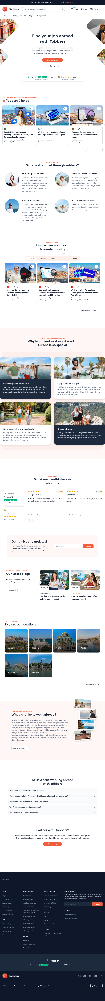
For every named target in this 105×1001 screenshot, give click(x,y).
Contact (46, 920)
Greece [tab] (43, 258)
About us (26, 941)
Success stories (28, 907)
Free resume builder (50, 896)
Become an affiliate (50, 903)
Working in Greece (29, 920)
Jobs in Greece (7, 903)
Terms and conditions (21, 986)
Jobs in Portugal (7, 899)
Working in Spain (28, 923)
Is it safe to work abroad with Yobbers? (24, 813)
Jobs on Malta (7, 910)
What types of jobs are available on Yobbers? (26, 790)
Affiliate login (48, 907)
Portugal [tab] (31, 258)
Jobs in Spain (6, 907)
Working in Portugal (29, 916)
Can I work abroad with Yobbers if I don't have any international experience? (38, 796)
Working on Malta (29, 927)
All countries (27, 896)
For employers (27, 948)
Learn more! (69, 2)
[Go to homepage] (10, 975)
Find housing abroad (30, 903)
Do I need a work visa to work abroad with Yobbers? (29, 802)
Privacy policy (34, 986)
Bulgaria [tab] (74, 258)
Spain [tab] (53, 258)
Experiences (6, 931)
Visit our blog (6, 924)
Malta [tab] (63, 258)
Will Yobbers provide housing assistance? (25, 807)
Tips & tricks (6, 935)
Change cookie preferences (49, 986)
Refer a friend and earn (51, 899)
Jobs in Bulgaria (7, 914)
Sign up (52, 66)
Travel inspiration (8, 927)
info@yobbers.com (70, 918)
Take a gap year (28, 899)
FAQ (45, 916)
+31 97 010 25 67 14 (71, 915)
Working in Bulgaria (29, 931)
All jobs (4, 896)
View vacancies (52, 60)
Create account (49, 924)
